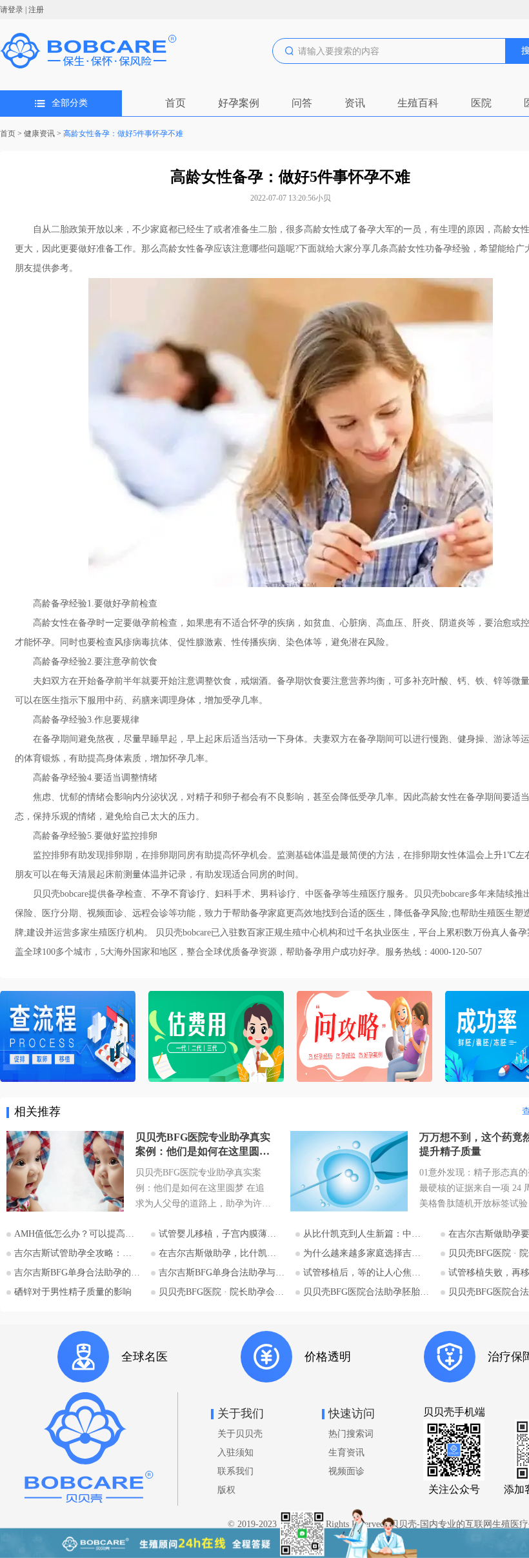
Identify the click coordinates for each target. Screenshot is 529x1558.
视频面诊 (346, 1471)
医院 (481, 102)
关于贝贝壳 (240, 1434)
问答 (302, 102)
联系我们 (235, 1471)
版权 (226, 1490)
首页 (175, 102)
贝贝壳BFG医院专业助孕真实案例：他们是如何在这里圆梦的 (202, 1145)
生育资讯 (346, 1452)
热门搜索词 (351, 1434)
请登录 (11, 9)
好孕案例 (238, 102)
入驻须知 (235, 1452)
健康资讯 (39, 133)
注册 (36, 9)
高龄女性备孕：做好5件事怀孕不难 (123, 133)
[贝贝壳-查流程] (67, 1037)
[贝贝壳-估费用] (216, 1037)
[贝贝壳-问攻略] (364, 1037)
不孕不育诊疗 (179, 894)
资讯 (354, 102)
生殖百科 (418, 102)
